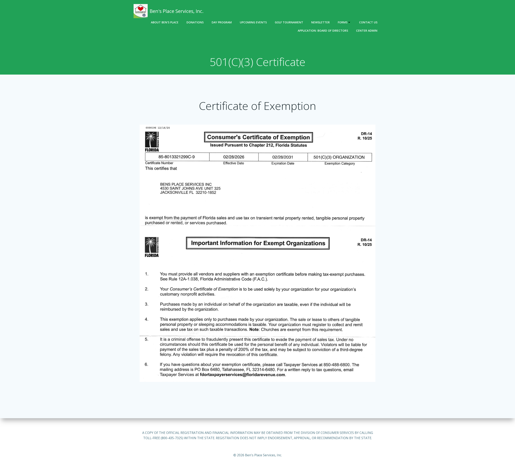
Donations (195, 22)
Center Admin (366, 30)
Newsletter (320, 22)
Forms (342, 22)
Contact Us (368, 22)
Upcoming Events (253, 22)
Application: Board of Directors (323, 30)
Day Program (222, 22)
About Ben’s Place (164, 22)
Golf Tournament (289, 22)
